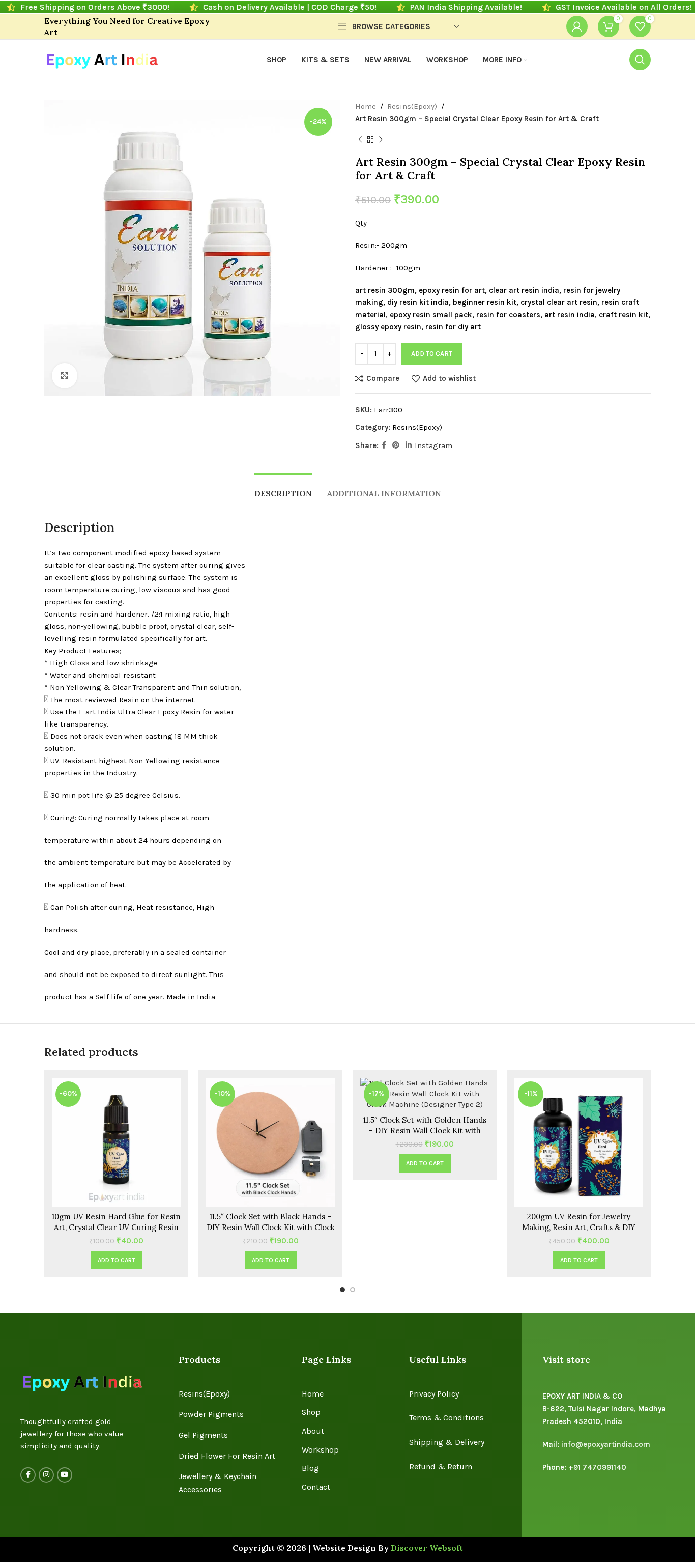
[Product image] (270, 1142)
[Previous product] (360, 140)
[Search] (640, 59)
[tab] (283, 488)
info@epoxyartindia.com (605, 1444)
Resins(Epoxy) (412, 106)
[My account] (577, 26)
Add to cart (431, 353)
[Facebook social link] (384, 445)
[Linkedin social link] (408, 445)
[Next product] (380, 140)
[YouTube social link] (64, 1475)
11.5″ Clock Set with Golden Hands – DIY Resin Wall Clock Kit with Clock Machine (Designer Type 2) (424, 1130)
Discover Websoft (427, 1548)
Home (365, 106)
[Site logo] (101, 59)
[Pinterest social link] (395, 445)
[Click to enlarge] (64, 375)
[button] (116, 1260)
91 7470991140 (599, 1467)
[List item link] (233, 1394)
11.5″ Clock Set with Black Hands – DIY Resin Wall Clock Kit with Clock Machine (271, 1227)
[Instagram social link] (46, 1475)
